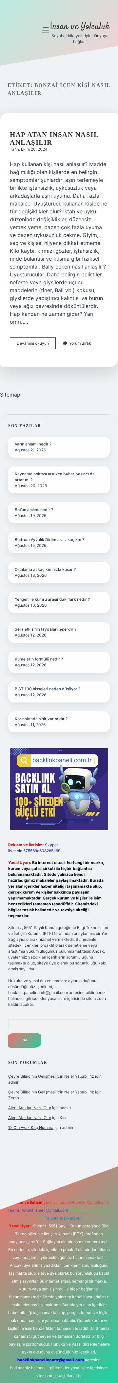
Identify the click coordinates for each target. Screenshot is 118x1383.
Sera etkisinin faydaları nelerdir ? (45, 629)
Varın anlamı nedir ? (33, 444)
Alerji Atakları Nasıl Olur (29, 1107)
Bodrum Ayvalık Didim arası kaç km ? (49, 539)
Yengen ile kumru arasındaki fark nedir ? (52, 599)
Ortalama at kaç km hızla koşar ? (45, 569)
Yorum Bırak (80, 343)
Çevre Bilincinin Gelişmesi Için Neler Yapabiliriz (51, 1076)
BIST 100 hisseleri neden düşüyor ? (47, 688)
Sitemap (10, 394)
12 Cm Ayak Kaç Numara (30, 1127)
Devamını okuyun (36, 344)
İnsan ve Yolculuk (80, 26)
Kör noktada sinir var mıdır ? (41, 718)
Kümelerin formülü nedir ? (39, 659)
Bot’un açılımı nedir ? (34, 509)
